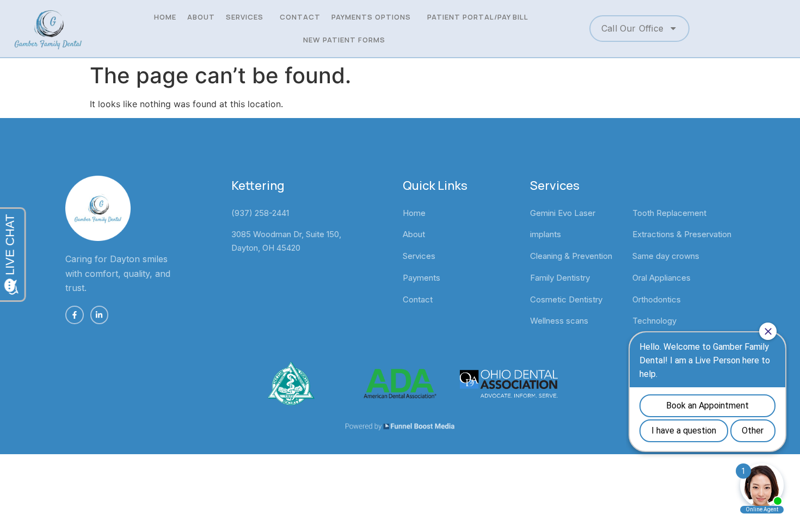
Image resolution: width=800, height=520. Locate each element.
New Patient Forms (344, 40)
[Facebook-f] (74, 315)
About (201, 17)
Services (244, 17)
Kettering (258, 185)
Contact (300, 17)
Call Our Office (632, 28)
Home (165, 17)
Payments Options (371, 17)
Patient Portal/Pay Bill (477, 17)
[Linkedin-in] (99, 315)
